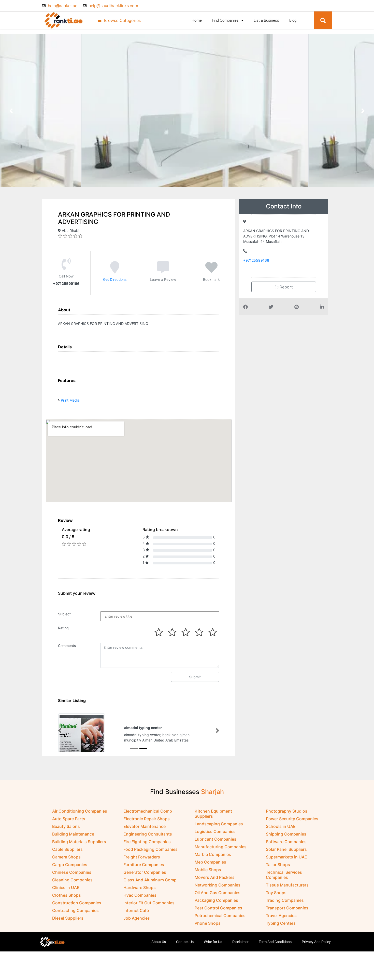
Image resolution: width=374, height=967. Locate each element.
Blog (292, 20)
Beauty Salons (66, 826)
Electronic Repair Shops (146, 818)
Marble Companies (213, 854)
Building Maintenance (73, 834)
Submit (195, 677)
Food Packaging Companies (150, 849)
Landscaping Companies (219, 823)
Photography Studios (286, 811)
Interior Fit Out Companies (149, 902)
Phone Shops (208, 923)
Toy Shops (276, 892)
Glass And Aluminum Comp (150, 879)
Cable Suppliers (67, 849)
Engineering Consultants (147, 834)
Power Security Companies (292, 818)
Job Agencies (136, 918)
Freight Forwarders (141, 856)
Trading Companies (285, 900)
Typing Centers (281, 923)
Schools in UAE (281, 826)
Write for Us (213, 942)
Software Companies (286, 841)
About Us (158, 942)
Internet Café (136, 910)
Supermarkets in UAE (286, 856)
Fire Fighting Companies (147, 841)
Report (285, 286)
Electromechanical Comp (147, 811)
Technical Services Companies (284, 875)
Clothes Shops (66, 895)
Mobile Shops (208, 869)
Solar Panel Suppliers (286, 849)
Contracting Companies (75, 910)
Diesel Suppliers (67, 918)
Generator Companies (144, 872)
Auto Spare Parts (68, 818)
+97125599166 (256, 260)
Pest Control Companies (218, 907)
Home (197, 20)
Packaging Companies (216, 900)
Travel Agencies (281, 915)
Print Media (70, 400)
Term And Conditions (275, 942)
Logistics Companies (215, 831)
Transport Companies (287, 907)
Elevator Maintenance (144, 826)
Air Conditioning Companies (79, 811)
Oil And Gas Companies (217, 892)
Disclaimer (240, 942)
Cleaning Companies (72, 879)
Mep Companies (210, 862)
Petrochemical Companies (220, 915)
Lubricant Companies (215, 839)
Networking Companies (217, 884)
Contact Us (185, 942)
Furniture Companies (143, 864)
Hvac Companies (139, 895)
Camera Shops (66, 856)
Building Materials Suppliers (79, 841)
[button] (323, 20)
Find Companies (225, 20)
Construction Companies (76, 902)
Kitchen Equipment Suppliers (213, 814)
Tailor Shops (278, 864)
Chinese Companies (71, 872)
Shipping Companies (286, 834)
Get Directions (114, 279)
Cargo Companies (69, 864)
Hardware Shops (139, 887)
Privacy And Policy (316, 942)
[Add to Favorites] (211, 270)
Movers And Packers (215, 877)
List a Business (266, 20)
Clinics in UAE (65, 887)
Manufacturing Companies (221, 846)
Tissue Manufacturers (287, 884)
